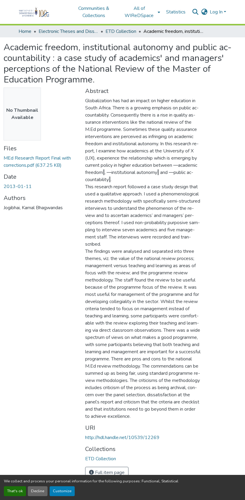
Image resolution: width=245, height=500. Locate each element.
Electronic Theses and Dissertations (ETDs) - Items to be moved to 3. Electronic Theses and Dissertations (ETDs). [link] (68, 31)
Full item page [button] (109, 472)
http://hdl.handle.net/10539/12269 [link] (122, 437)
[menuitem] (141, 12)
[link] (41, 162)
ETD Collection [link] (120, 31)
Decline (37, 491)
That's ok (15, 491)
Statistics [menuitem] (176, 12)
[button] (42, 12)
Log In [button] (217, 12)
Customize (62, 491)
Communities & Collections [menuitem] (93, 12)
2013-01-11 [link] (18, 186)
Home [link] (25, 31)
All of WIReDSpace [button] (139, 12)
